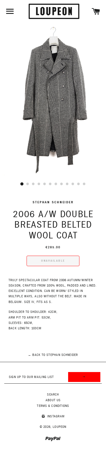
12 (84, 184)
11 (78, 184)
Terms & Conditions (53, 406)
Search (53, 394)
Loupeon (59, 427)
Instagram (55, 416)
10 (73, 184)
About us (53, 400)
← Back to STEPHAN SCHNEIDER (53, 355)
